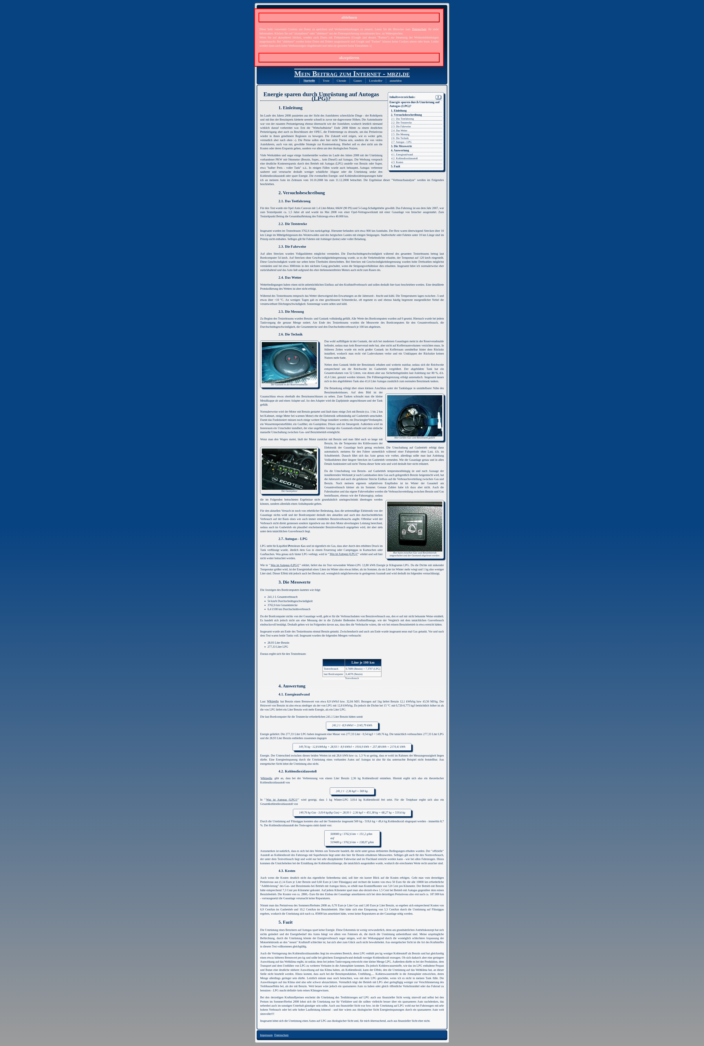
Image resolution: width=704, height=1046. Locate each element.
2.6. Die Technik (400, 138)
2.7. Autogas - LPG (401, 142)
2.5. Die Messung (400, 134)
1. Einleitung (399, 110)
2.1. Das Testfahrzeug (402, 118)
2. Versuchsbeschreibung (406, 114)
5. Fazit (395, 166)
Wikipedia (273, 701)
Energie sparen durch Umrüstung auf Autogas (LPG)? (414, 104)
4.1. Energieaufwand (402, 154)
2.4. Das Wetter (399, 130)
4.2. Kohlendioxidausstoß (404, 158)
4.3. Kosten (397, 162)
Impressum (266, 1035)
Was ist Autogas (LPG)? (344, 554)
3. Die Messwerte (401, 146)
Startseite (309, 80)
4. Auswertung (400, 150)
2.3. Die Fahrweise (401, 126)
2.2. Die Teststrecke (401, 122)
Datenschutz (419, 29)
